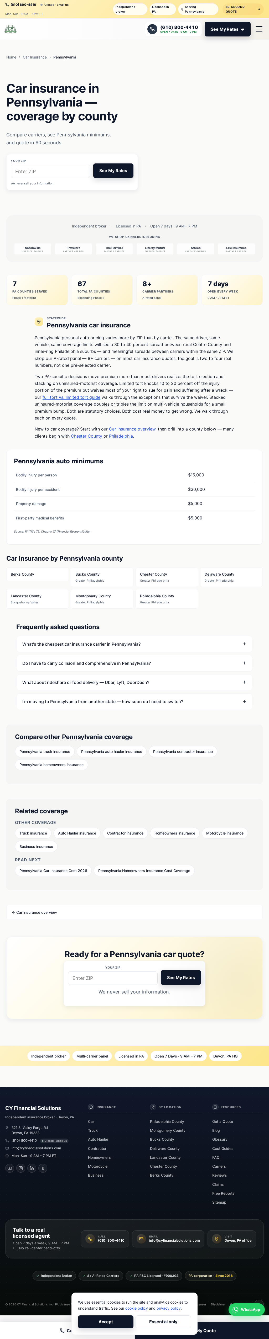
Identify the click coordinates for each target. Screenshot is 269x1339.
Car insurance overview (132, 429)
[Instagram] (20, 1168)
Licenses (200, 1304)
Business (96, 1175)
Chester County (86, 436)
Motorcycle (97, 1166)
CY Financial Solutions (33, 1108)
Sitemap (219, 1202)
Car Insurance (35, 57)
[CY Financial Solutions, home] (10, 29)
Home (11, 57)
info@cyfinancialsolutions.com (36, 1148)
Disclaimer (218, 1304)
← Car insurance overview (34, 912)
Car (91, 1121)
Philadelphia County (157, 599)
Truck (93, 1130)
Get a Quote (222, 1121)
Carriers (219, 1166)
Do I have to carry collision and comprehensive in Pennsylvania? (86, 663)
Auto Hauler (98, 1139)
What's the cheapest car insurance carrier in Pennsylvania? (81, 644)
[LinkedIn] (31, 1168)
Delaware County (219, 577)
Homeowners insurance (174, 833)
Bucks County (89, 577)
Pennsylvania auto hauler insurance (111, 751)
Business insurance (36, 846)
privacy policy (169, 1308)
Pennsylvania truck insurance (44, 751)
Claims (218, 1184)
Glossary (219, 1139)
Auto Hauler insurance (77, 833)
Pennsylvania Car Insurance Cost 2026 (53, 870)
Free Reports (223, 1193)
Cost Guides (223, 1148)
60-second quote (243, 9)
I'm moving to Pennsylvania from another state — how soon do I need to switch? (102, 701)
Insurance (106, 1107)
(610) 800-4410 (24, 1140)
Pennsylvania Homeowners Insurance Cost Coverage (144, 870)
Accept (106, 1321)
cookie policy (136, 1308)
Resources (231, 1107)
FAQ (216, 1157)
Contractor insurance (125, 833)
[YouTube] (9, 1168)
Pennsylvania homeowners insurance (51, 764)
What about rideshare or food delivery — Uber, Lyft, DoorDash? (85, 682)
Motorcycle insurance (225, 833)
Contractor (97, 1148)
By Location (170, 1107)
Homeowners (99, 1157)
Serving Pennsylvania (194, 9)
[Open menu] (259, 29)
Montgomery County (93, 599)
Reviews (219, 1175)
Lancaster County (26, 599)
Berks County (22, 574)
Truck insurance (33, 833)
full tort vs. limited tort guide (71, 397)
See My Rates (113, 170)
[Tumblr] (42, 1168)
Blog (216, 1130)
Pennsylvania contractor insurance (183, 751)
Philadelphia (121, 436)
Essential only (163, 1321)
